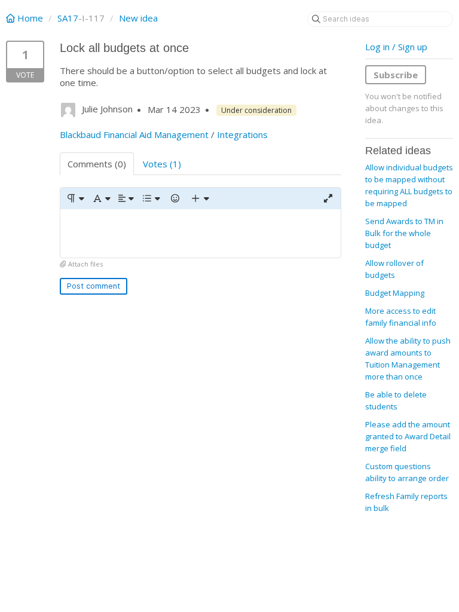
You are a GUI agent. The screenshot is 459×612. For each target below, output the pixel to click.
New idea (138, 18)
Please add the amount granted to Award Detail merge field (408, 436)
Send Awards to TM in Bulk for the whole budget (404, 233)
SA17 (67, 18)
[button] (75, 198)
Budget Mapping (394, 292)
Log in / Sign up (396, 47)
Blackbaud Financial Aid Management (134, 134)
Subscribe (396, 75)
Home (30, 18)
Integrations (242, 134)
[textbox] (200, 233)
